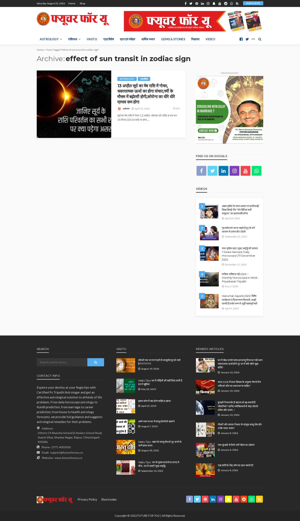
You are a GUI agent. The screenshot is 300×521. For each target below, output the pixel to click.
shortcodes (109, 499)
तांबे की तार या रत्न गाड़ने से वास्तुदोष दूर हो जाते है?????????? (159, 361)
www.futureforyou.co (68, 458)
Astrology (49, 39)
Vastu (92, 39)
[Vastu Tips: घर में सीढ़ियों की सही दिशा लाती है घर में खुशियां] (125, 386)
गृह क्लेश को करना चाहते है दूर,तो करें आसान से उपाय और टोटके (238, 229)
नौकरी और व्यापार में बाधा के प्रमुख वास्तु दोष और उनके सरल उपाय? (240, 426)
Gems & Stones (173, 39)
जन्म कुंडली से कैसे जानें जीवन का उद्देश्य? (236, 444)
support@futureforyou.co (66, 452)
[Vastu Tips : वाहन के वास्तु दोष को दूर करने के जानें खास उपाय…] (125, 447)
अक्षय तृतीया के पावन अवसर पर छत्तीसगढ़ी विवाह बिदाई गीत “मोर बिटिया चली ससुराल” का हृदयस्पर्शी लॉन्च (240, 209)
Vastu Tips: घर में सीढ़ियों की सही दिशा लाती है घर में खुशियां (160, 382)
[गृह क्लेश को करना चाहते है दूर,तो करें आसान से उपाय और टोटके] (209, 233)
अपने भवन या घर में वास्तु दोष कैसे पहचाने (156, 421)
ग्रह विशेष (108, 39)
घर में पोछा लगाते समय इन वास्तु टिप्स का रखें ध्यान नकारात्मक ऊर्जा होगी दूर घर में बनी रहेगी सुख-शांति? (240, 363)
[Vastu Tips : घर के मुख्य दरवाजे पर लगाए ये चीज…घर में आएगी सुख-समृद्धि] (125, 467)
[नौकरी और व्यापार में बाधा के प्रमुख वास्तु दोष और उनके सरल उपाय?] (205, 430)
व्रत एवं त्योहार (127, 39)
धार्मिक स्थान (148, 39)
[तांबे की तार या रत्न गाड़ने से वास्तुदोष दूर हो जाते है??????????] (125, 365)
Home (71, 3)
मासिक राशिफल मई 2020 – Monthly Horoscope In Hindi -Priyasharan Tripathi (240, 277)
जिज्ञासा (195, 39)
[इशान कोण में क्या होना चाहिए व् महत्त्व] (125, 406)
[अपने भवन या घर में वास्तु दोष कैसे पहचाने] (125, 426)
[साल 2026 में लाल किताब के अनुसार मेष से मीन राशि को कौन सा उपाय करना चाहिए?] (205, 387)
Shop (82, 3)
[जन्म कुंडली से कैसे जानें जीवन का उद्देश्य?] (205, 450)
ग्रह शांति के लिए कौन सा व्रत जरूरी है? (236, 465)
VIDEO (210, 39)
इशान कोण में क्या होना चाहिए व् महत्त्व (154, 400)
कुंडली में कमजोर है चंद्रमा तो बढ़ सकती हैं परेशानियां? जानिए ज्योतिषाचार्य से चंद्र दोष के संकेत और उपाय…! (238, 406)
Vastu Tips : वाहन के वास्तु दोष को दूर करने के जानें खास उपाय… (160, 443)
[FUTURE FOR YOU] (73, 19)
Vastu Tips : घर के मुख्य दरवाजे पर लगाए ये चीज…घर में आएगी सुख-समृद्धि (158, 464)
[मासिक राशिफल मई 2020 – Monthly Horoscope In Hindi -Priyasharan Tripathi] (209, 279)
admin (126, 108)
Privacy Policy (87, 499)
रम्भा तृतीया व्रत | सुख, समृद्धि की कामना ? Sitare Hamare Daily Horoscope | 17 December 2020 (240, 254)
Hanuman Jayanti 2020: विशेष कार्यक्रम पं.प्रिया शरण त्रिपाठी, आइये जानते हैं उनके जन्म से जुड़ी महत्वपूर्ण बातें (239, 299)
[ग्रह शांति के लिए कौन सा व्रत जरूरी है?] (205, 470)
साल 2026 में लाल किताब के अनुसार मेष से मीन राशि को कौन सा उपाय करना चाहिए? (239, 383)
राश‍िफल (72, 39)
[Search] (259, 39)
